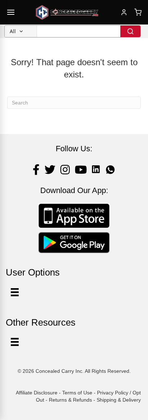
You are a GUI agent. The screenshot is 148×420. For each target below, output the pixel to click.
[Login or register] (124, 12)
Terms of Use (77, 393)
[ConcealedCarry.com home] (67, 12)
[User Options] (15, 292)
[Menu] (15, 342)
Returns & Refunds (70, 400)
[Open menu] (10, 12)
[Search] (130, 31)
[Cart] (138, 12)
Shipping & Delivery (119, 400)
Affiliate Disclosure (36, 393)
